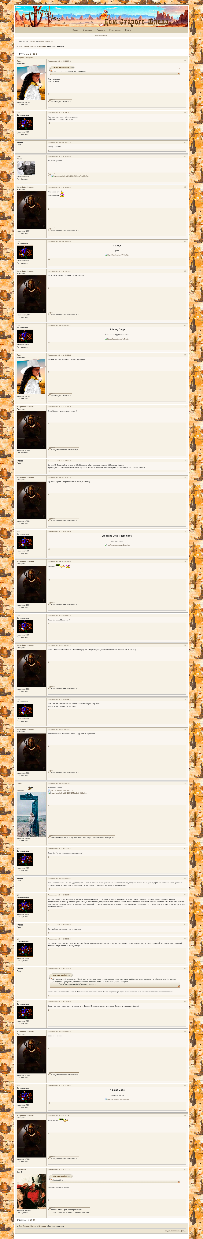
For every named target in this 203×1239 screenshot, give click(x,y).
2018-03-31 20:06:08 (64, 1085)
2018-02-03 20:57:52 (64, 61)
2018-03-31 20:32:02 (64, 1169)
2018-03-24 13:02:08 (64, 561)
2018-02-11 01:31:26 (64, 406)
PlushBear (21, 1170)
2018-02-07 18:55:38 (64, 142)
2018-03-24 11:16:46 (64, 531)
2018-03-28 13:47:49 (64, 1031)
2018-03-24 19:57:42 (64, 783)
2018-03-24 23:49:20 (64, 969)
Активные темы (101, 35)
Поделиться (52, 61)
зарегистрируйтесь (46, 41)
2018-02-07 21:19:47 (64, 271)
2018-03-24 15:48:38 (64, 699)
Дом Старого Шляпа (28, 46)
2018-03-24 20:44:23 (64, 848)
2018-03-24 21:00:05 (64, 878)
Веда (19, 61)
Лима (19, 157)
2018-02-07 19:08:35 (64, 187)
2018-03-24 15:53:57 (64, 729)
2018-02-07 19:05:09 (64, 156)
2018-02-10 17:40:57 (64, 325)
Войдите (32, 41)
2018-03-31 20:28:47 (64, 1115)
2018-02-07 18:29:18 (64, 112)
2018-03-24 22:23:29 (64, 925)
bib (18, 113)
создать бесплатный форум (175, 1231)
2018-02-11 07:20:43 (64, 461)
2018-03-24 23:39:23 (64, 939)
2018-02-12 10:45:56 (64, 477)
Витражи (42, 46)
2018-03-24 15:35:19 (64, 645)
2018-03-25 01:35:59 (64, 1002)
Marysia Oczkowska (25, 187)
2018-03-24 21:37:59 (64, 895)
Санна (19, 783)
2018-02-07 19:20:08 (64, 241)
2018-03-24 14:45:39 (64, 615)
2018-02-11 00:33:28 (64, 355)
